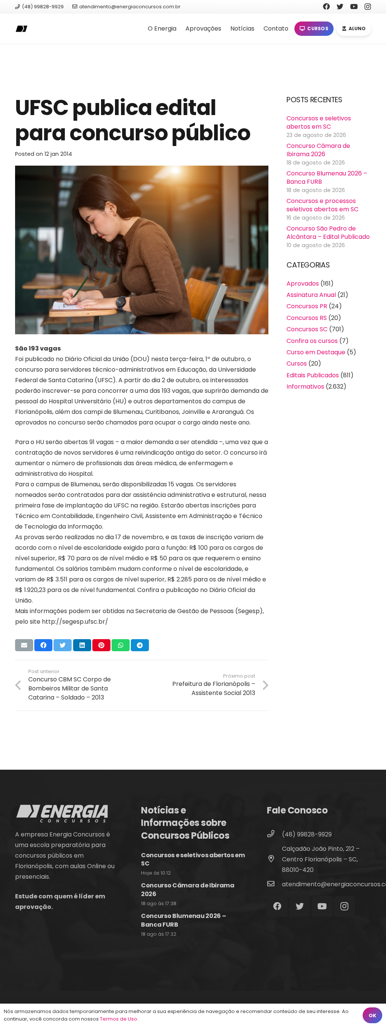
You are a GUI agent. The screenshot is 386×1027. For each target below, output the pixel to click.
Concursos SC (307, 329)
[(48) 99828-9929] (274, 834)
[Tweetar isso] (63, 645)
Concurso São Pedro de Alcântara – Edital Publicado (328, 232)
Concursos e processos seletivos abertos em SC (322, 205)
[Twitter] (340, 6)
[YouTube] (354, 6)
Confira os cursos (312, 341)
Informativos (305, 386)
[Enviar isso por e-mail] (24, 645)
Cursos (296, 363)
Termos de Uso (118, 1018)
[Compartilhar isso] (43, 645)
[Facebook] (326, 6)
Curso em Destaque (315, 352)
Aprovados (302, 283)
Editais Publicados (312, 375)
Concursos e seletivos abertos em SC (318, 122)
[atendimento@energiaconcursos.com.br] (274, 884)
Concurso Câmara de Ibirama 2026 (318, 149)
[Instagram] (368, 7)
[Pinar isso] (101, 645)
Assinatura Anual (311, 295)
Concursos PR (306, 306)
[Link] (21, 29)
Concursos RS (306, 318)
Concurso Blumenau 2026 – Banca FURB (326, 177)
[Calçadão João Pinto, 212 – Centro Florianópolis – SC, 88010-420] (274, 859)
